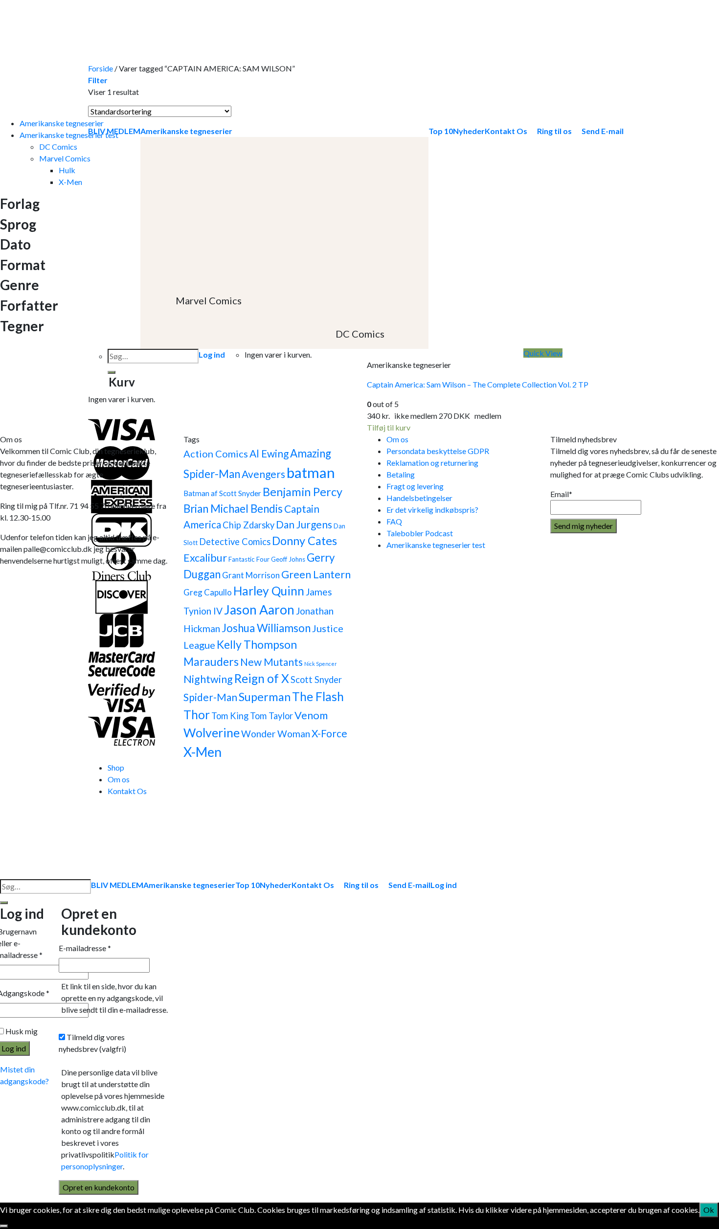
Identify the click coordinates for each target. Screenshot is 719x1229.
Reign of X (261, 678)
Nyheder (276, 884)
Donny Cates (304, 540)
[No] (4, 1226)
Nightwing (208, 679)
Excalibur (205, 557)
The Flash (318, 696)
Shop (116, 767)
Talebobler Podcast (419, 533)
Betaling (400, 474)
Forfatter (29, 305)
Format (22, 265)
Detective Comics (234, 541)
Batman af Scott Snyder (222, 493)
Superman (265, 697)
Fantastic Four (249, 559)
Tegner (22, 326)
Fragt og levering (415, 486)
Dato (15, 244)
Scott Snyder (316, 679)
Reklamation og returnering (432, 462)
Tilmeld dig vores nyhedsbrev (92, 1042)
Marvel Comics (64, 158)
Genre (19, 285)
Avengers (263, 474)
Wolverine (211, 732)
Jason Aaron (259, 609)
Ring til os (361, 884)
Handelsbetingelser (419, 497)
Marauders (211, 661)
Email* (561, 494)
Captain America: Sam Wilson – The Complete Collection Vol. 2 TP (477, 384)
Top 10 (247, 884)
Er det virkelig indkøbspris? (432, 509)
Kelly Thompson (257, 644)
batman (311, 472)
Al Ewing (269, 453)
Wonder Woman (275, 733)
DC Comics (58, 146)
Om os (397, 439)
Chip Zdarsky (248, 525)
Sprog (18, 224)
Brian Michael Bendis (233, 508)
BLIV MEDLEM (117, 884)
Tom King (229, 715)
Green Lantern (316, 574)
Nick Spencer (320, 663)
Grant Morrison (251, 575)
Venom (311, 715)
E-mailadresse (85, 948)
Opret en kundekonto (99, 1187)
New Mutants (271, 662)
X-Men (70, 181)
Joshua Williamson (266, 628)
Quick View (542, 353)
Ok (708, 1209)
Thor (196, 714)
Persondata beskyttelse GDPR (437, 450)
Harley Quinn (268, 591)
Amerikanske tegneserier (62, 123)
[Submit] (4, 902)
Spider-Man (210, 697)
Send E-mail (409, 884)
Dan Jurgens (304, 524)
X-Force (329, 733)
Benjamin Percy (302, 492)
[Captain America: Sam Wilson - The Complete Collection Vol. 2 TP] (440, 233)
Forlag (20, 204)
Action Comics (215, 453)
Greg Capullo (207, 592)
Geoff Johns (288, 559)
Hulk (67, 170)
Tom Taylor (271, 715)
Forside (100, 68)
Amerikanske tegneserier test (69, 134)
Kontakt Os (127, 791)
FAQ (394, 521)
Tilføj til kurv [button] (388, 427)
